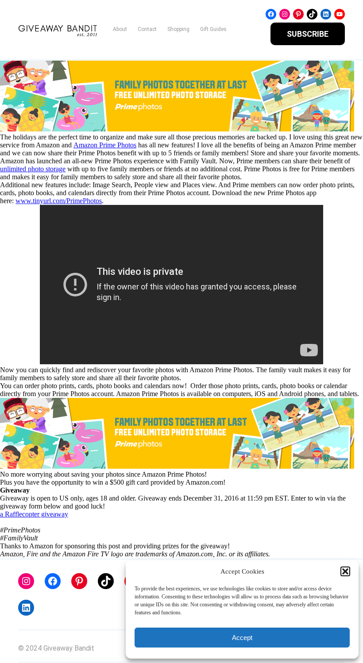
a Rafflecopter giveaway (34, 514)
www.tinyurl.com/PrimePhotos (58, 200)
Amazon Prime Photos (104, 145)
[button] (345, 571)
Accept (242, 637)
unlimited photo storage (33, 169)
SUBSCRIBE (307, 34)
